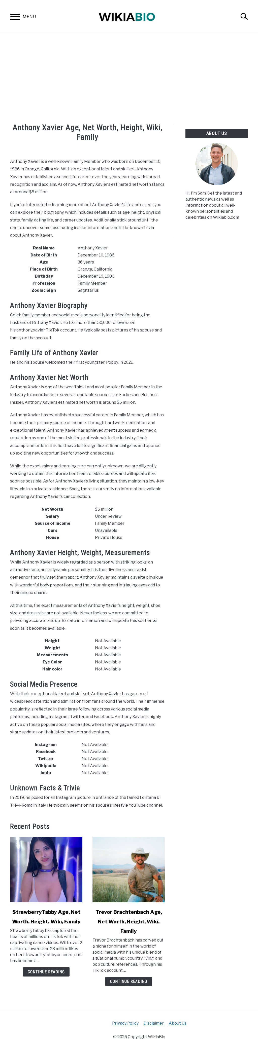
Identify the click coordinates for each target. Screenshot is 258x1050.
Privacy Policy (125, 1023)
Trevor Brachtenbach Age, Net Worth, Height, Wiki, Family (128, 921)
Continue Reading (46, 971)
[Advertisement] (129, 78)
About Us (177, 1023)
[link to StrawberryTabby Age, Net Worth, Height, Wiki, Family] (46, 869)
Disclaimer (154, 1023)
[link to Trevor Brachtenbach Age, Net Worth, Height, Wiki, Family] (128, 869)
